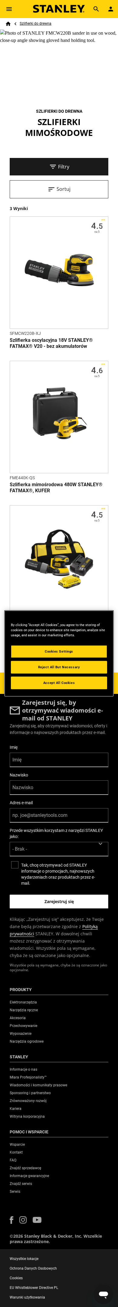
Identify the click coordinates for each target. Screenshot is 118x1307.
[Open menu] (9, 9)
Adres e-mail (21, 802)
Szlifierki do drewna (35, 23)
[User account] (110, 9)
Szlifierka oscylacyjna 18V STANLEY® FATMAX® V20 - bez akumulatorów (51, 343)
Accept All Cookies (59, 683)
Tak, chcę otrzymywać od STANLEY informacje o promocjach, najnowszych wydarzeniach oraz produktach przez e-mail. (58, 874)
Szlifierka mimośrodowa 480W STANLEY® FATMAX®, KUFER (56, 487)
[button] (11, 1220)
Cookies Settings (59, 651)
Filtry (63, 166)
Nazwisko (19, 775)
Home (8, 24)
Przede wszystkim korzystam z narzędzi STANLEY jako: (56, 833)
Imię (14, 747)
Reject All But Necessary (59, 667)
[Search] (96, 9)
